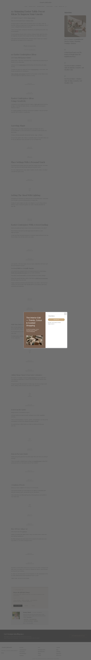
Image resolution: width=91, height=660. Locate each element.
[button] (34, 340)
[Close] (65, 314)
